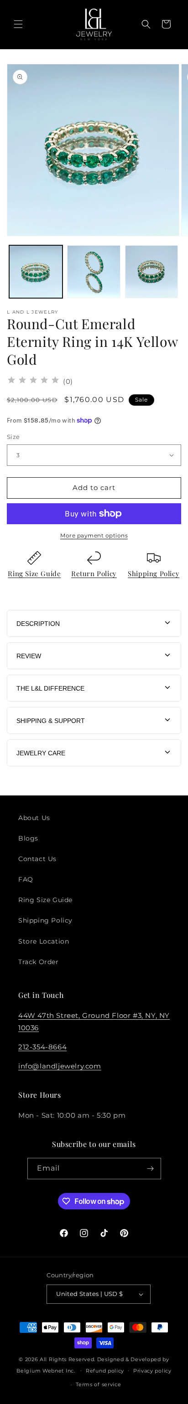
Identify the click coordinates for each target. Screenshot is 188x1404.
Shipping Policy (153, 573)
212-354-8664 (42, 1047)
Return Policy (94, 573)
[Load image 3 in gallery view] (151, 272)
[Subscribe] (151, 1168)
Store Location (43, 941)
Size (13, 436)
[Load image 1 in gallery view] (36, 272)
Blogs (28, 838)
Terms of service (98, 1384)
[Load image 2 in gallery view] (93, 272)
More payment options (94, 535)
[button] (18, 24)
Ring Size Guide (34, 573)
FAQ (25, 879)
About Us (34, 818)
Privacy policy (152, 1371)
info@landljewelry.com (59, 1066)
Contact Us (37, 859)
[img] (33, 381)
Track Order (38, 962)
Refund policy (105, 1371)
